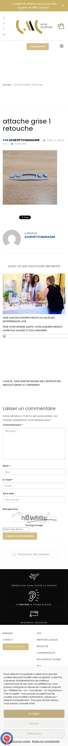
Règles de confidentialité (45, 741)
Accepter (34, 713)
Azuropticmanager (24, 140)
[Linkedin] (6, 34)
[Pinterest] (6, 23)
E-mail (8, 479)
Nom (7, 466)
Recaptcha (10, 509)
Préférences (34, 733)
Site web (8, 493)
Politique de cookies (19, 741)
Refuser (34, 723)
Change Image (34, 525)
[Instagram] (6, 18)
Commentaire (13, 425)
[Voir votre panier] (61, 26)
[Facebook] (6, 29)
